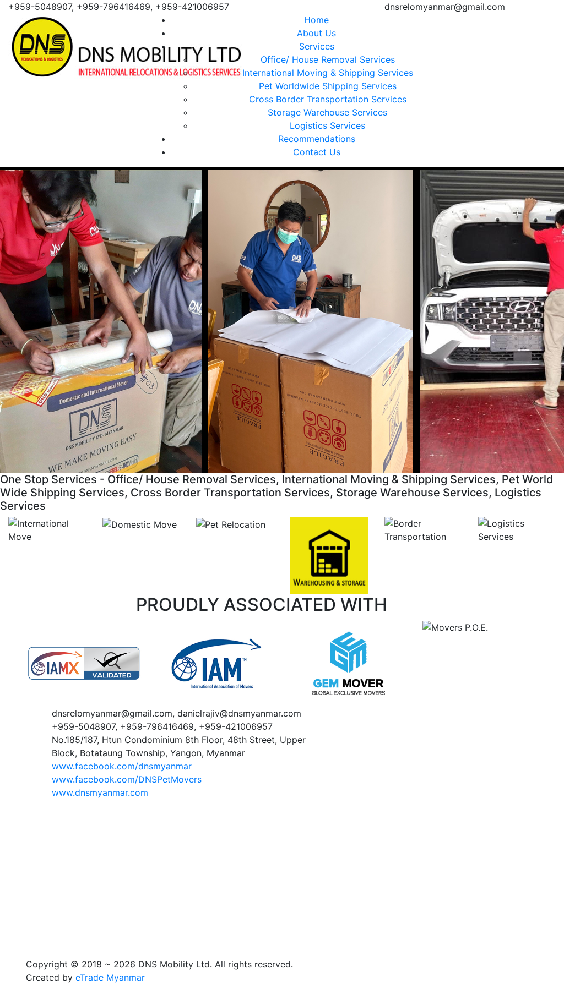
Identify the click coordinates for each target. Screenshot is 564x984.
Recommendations (316, 138)
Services (316, 46)
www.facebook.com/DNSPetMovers (127, 779)
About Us (316, 33)
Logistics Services (327, 125)
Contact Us (316, 151)
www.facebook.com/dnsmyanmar (122, 766)
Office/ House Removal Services (328, 59)
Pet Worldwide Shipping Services (328, 85)
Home (316, 19)
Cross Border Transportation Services (327, 99)
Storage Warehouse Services (327, 112)
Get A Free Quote (520, 21)
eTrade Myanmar (110, 977)
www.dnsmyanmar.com (100, 792)
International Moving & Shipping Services (327, 72)
